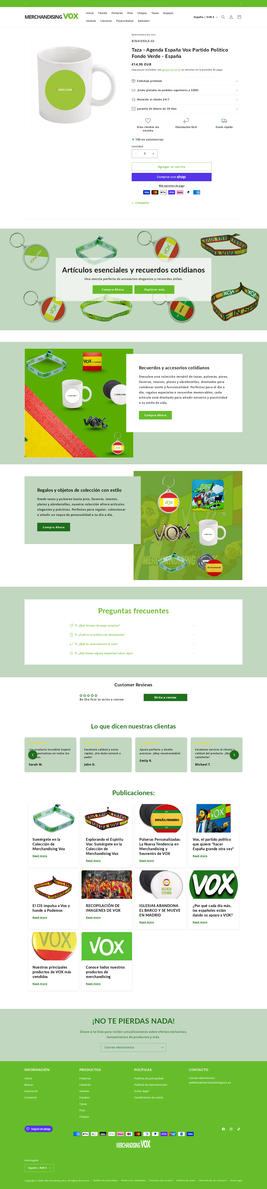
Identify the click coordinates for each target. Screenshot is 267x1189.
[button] (223, 17)
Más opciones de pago (171, 185)
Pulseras (85, 1078)
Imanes (84, 1091)
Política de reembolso (133, 1180)
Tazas (83, 1104)
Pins (82, 1110)
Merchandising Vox (55, 1180)
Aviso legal (141, 1091)
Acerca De (31, 1091)
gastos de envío (171, 69)
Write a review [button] (165, 697)
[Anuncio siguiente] (241, 3)
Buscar (29, 1084)
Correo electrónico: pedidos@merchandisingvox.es (210, 1080)
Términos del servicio (161, 1180)
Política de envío (186, 1180)
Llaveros (85, 1084)
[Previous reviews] (32, 754)
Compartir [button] (142, 202)
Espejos (84, 1097)
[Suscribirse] (162, 1047)
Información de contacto (213, 1180)
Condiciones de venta (148, 1097)
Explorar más (154, 289)
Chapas (84, 1116)
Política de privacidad (148, 1078)
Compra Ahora (113, 289)
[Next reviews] (234, 754)
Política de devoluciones (150, 1084)
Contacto (31, 1097)
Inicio (28, 1078)
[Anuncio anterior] (26, 3)
